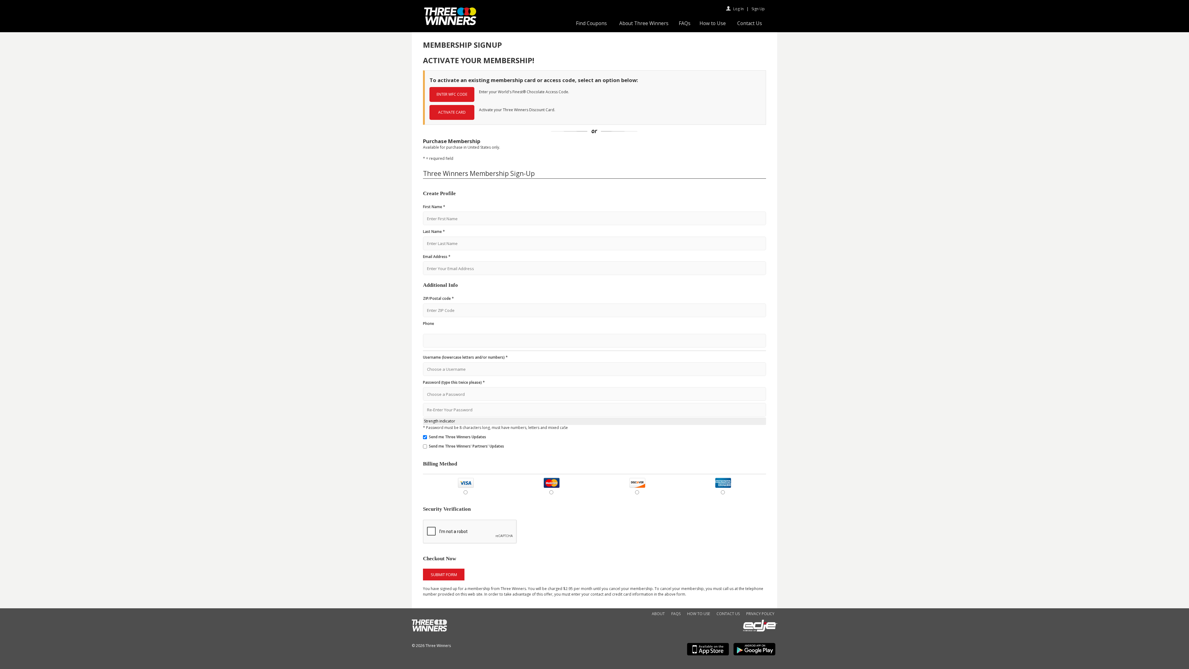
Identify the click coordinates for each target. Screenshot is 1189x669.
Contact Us (749, 23)
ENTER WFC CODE (452, 94)
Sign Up (758, 8)
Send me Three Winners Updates (457, 436)
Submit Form (444, 574)
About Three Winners (644, 23)
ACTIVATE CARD (452, 112)
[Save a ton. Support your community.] (450, 23)
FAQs (684, 23)
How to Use (712, 23)
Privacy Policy (760, 613)
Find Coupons (591, 23)
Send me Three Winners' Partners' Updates (466, 446)
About (658, 613)
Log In (738, 8)
